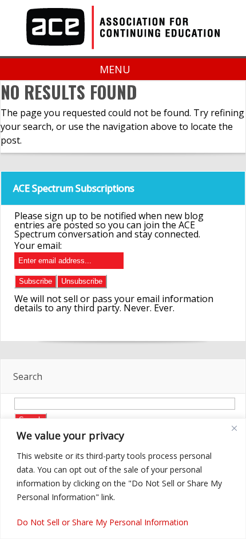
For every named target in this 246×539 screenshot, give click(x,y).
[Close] (234, 428)
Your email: (38, 245)
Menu (115, 69)
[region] (123, 478)
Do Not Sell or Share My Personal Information (102, 522)
